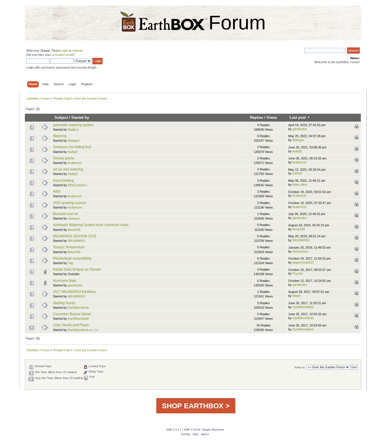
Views (271, 117)
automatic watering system (73, 125)
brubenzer (75, 162)
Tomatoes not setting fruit (72, 147)
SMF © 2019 (192, 429)
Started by (80, 117)
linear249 (74, 229)
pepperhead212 (303, 262)
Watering (60, 136)
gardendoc (299, 129)
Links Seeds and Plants (71, 325)
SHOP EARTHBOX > (196, 406)
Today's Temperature (69, 247)
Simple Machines (213, 429)
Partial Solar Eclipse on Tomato (77, 269)
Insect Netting (63, 181)
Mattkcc (73, 129)
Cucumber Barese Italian (72, 314)
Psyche (297, 273)
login (65, 50)
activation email (62, 54)
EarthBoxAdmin (78, 307)
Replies (256, 117)
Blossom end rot (65, 214)
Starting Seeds (64, 303)
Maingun (73, 140)
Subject (61, 117)
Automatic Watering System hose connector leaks (91, 225)
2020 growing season (69, 203)
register (77, 50)
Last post (298, 117)
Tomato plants (63, 158)
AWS (56, 192)
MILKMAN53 (76, 240)
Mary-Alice (299, 184)
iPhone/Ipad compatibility (72, 258)
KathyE (73, 151)
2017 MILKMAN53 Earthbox (74, 292)
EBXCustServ (77, 185)
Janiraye (74, 218)
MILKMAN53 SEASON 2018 (74, 236)
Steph (296, 295)
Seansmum (300, 251)
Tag (70, 263)
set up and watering (68, 169)
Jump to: (299, 367)
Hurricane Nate (64, 281)
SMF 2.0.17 (173, 429)
